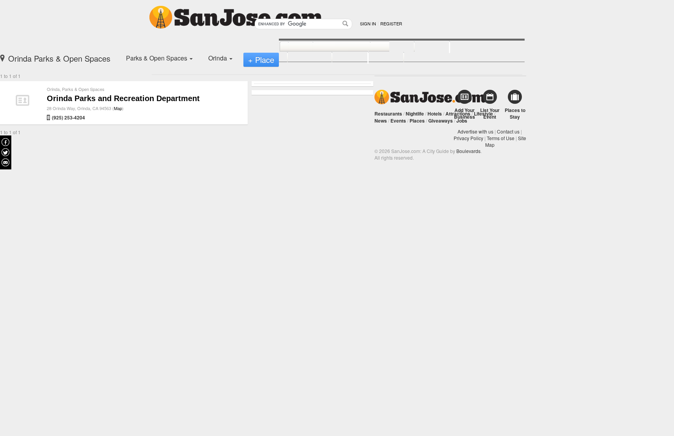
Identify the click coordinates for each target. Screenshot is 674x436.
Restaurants (388, 113)
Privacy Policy (468, 138)
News (380, 120)
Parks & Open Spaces (83, 89)
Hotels (434, 113)
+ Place (261, 59)
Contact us (508, 131)
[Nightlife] (384, 46)
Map (118, 108)
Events (398, 120)
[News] (292, 46)
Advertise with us (475, 131)
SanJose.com (430, 97)
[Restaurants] (333, 46)
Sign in (368, 23)
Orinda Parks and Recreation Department (123, 98)
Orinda (53, 89)
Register (391, 23)
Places (417, 120)
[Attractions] (468, 46)
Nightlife (415, 113)
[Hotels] (423, 46)
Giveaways (440, 120)
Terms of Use (500, 138)
